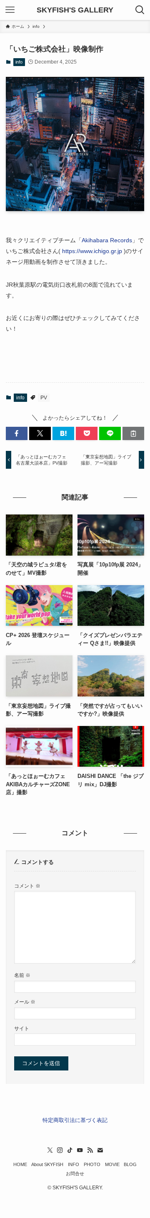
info (18, 61)
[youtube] (80, 1150)
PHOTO (92, 1164)
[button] (17, 433)
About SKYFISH (47, 1164)
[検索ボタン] (140, 10)
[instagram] (60, 1150)
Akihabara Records (107, 240)
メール (24, 1001)
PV (43, 398)
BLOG (130, 1164)
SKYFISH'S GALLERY (75, 10)
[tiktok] (70, 1150)
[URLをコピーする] (133, 433)
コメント (27, 885)
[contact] (100, 1150)
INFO (73, 1164)
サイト (21, 1028)
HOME (20, 1164)
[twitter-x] (50, 1150)
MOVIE (112, 1164)
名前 (22, 975)
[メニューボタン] (10, 10)
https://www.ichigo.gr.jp (92, 251)
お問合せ (75, 1173)
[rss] (90, 1150)
